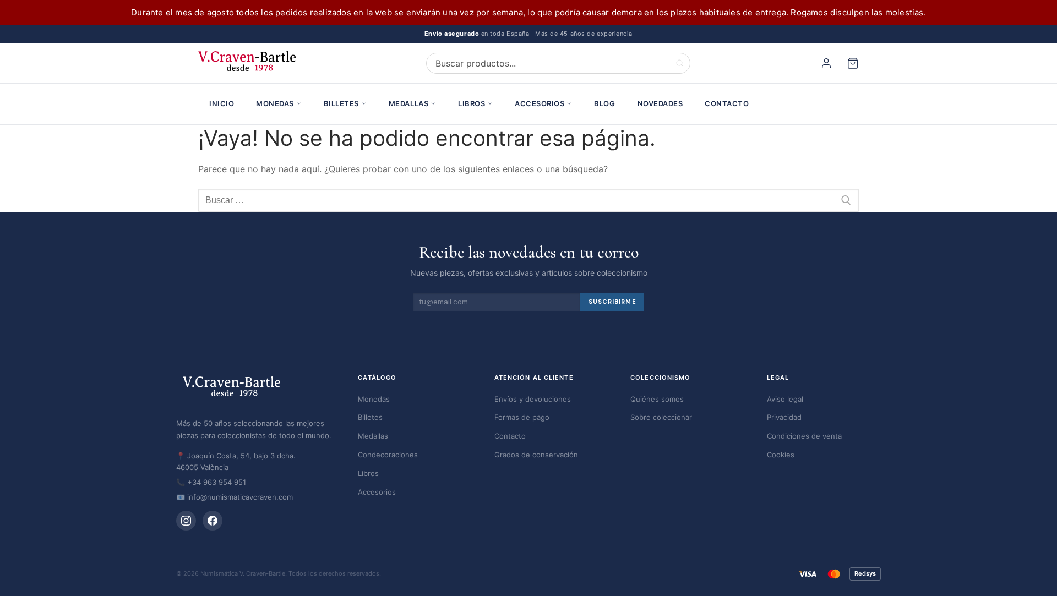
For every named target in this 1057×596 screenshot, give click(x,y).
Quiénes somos (657, 399)
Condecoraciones (388, 454)
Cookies (780, 454)
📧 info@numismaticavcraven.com (234, 497)
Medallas (408, 103)
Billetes (341, 103)
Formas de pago (521, 417)
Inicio (221, 103)
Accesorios (539, 103)
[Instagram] (186, 521)
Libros (471, 103)
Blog (604, 103)
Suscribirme (612, 301)
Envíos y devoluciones (532, 399)
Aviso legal (785, 399)
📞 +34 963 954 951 (211, 482)
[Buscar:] (528, 200)
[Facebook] (212, 521)
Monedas (275, 103)
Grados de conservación (536, 454)
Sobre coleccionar (661, 417)
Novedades (660, 103)
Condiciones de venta (804, 435)
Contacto (727, 103)
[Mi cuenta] (828, 63)
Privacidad (784, 417)
